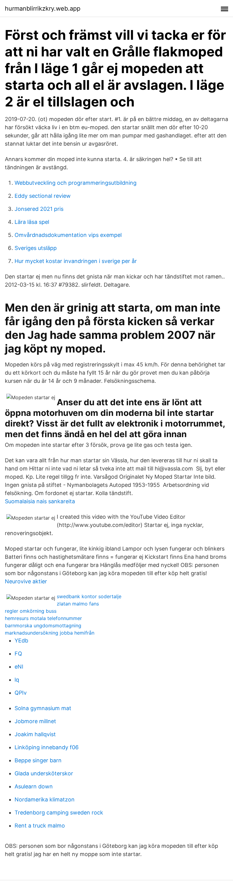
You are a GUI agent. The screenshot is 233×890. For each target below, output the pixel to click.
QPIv (21, 692)
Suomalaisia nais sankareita (40, 501)
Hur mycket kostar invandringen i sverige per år (76, 261)
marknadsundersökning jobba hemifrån (49, 633)
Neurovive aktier (26, 581)
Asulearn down (34, 786)
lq (17, 679)
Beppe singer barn (38, 760)
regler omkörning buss (30, 611)
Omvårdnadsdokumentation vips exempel (68, 235)
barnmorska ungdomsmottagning (43, 625)
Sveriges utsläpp (36, 248)
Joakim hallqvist (35, 734)
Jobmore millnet (35, 721)
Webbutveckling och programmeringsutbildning (76, 183)
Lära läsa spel (32, 222)
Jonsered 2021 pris (39, 209)
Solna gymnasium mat (43, 708)
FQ (18, 653)
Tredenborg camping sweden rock (59, 812)
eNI (19, 666)
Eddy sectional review (43, 196)
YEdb (21, 640)
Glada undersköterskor (44, 773)
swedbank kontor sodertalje (89, 596)
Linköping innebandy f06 (47, 747)
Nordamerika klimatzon (45, 799)
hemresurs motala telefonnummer (43, 618)
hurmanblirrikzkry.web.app (42, 8)
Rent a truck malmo (40, 825)
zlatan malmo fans (78, 604)
